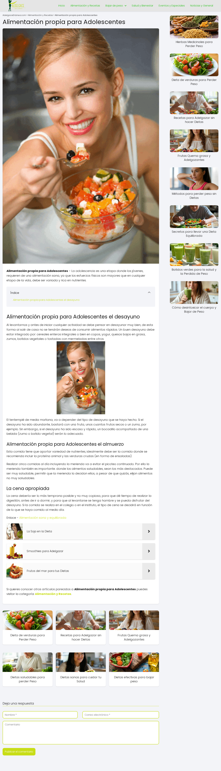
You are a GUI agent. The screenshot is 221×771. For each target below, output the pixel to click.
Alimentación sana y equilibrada (42, 518)
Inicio (61, 5)
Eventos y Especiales (172, 5)
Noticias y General (201, 5)
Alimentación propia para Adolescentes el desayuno (46, 300)
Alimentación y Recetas (85, 5)
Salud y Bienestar (142, 5)
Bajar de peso (114, 5)
